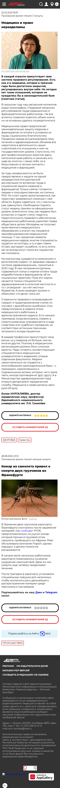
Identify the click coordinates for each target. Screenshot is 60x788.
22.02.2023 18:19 (9, 12)
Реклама (8, 666)
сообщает (27, 530)
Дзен (38, 592)
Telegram (51, 592)
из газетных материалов (15, 71)
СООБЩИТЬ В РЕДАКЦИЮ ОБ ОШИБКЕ (25, 674)
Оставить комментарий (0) (30, 427)
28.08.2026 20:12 (10, 456)
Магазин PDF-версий (16, 670)
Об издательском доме (32, 666)
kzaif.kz (33, 518)
